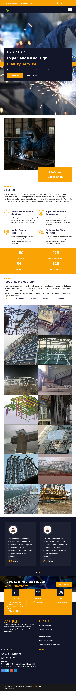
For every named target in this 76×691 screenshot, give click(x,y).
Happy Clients (56, 270)
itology (36, 686)
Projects (20, 259)
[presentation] (2, 64)
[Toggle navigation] (70, 9)
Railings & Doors (45, 637)
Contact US (32, 72)
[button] (36, 572)
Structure (47, 299)
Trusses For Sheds (46, 633)
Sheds (33, 299)
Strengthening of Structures (50, 644)
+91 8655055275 (26, 4)
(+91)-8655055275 (37, 602)
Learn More (15, 72)
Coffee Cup (20, 270)
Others (61, 299)
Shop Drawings (45, 625)
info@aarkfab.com (12, 4)
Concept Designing (46, 640)
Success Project (56, 259)
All (7, 299)
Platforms (20, 299)
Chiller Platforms (46, 629)
